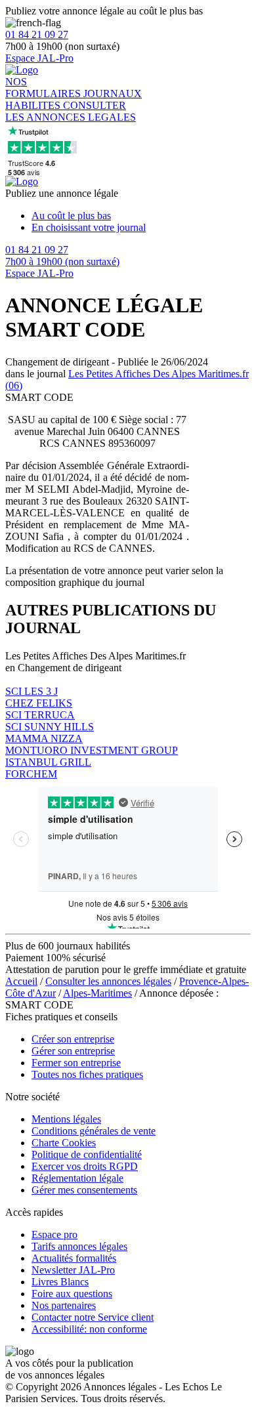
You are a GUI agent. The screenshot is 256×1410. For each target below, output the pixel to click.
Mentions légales (66, 1119)
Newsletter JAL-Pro (73, 1269)
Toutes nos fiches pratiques (87, 1074)
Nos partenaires (64, 1305)
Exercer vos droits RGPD (85, 1166)
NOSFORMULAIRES (44, 87)
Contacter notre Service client (93, 1317)
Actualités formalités (74, 1258)
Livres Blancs (60, 1281)
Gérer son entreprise (73, 1050)
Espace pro (54, 1234)
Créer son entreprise (73, 1039)
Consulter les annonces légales (108, 981)
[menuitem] (141, 216)
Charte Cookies (64, 1142)
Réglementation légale (77, 1178)
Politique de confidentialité (87, 1154)
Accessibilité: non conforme (89, 1329)
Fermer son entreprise (76, 1062)
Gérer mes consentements (84, 1189)
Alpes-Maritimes (97, 993)
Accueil (21, 981)
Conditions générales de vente (94, 1130)
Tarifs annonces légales (79, 1246)
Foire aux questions (72, 1293)
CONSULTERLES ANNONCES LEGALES (70, 111)
